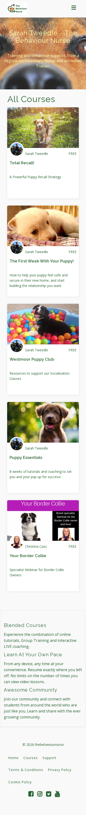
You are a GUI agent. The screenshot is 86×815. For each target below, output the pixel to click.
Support (49, 757)
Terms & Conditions (25, 769)
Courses (30, 757)
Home (13, 757)
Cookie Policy (20, 782)
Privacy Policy (59, 769)
